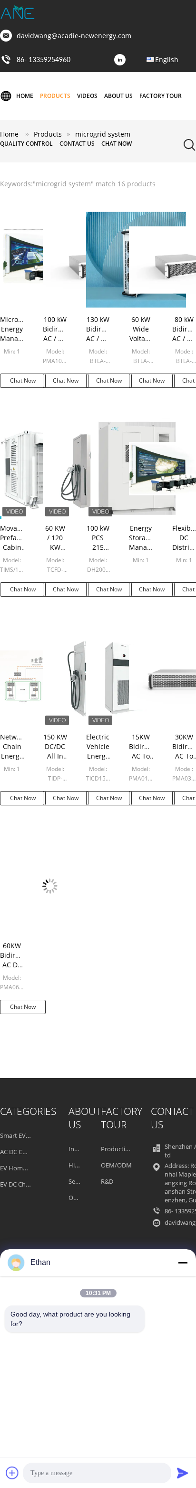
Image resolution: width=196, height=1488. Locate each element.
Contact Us (77, 143)
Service (78, 1181)
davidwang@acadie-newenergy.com (74, 35)
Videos (87, 96)
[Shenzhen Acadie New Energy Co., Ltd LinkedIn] (122, 60)
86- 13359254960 (43, 60)
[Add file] (12, 1472)
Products (55, 96)
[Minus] (182, 1262)
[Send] (182, 1472)
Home (24, 96)
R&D (107, 1181)
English (166, 59)
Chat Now (116, 143)
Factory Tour (160, 96)
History (79, 1165)
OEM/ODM (116, 1165)
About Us (118, 96)
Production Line (123, 1149)
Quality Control (26, 143)
